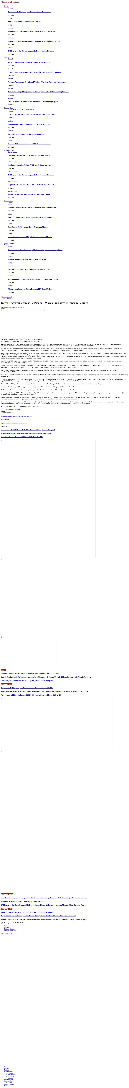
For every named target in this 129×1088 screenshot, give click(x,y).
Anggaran (3, 409)
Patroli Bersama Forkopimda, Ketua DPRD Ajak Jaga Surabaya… (32, 31)
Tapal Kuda (11, 1076)
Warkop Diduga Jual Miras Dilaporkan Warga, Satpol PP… (30, 124)
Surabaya (10, 111)
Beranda (6, 5)
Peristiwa (6, 7)
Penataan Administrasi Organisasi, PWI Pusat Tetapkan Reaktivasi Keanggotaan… (38, 82)
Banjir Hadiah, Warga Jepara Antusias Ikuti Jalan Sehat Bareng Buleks (27, 688)
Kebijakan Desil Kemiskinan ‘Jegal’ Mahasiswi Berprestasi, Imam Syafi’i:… (35, 250)
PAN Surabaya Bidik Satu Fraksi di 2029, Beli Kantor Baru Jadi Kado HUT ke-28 (31, 695)
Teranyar (8, 298)
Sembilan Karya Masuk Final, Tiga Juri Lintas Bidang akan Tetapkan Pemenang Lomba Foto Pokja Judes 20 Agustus (44, 919)
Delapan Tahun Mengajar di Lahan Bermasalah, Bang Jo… (29, 269)
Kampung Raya (8, 108)
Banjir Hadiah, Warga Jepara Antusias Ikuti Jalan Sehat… (29, 12)
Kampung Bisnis (9, 150)
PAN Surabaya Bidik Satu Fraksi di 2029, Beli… (25, 22)
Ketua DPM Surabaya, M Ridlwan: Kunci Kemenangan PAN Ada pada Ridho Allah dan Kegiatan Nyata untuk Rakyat (44, 691)
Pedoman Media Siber (10, 930)
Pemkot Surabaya (15, 409)
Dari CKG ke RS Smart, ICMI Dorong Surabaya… (26, 134)
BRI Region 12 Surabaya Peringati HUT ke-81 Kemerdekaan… (31, 51)
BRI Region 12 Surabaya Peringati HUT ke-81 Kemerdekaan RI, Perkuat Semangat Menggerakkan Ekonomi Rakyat (43, 905)
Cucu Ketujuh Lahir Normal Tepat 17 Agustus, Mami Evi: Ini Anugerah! (27, 681)
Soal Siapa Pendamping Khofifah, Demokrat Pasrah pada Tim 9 (16, 416)
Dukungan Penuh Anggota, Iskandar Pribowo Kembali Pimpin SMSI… (34, 41)
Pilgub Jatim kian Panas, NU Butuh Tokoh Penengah (14, 423)
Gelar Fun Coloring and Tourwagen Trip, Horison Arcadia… (30, 155)
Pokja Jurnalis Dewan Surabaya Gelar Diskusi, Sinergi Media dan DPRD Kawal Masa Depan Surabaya (38, 916)
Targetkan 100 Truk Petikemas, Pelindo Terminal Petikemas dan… (32, 185)
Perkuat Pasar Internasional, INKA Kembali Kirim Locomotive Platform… (35, 72)
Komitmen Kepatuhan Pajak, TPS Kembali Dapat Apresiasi (29, 165)
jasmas (8, 409)
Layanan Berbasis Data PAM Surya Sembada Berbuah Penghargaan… (34, 102)
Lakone (10, 204)
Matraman (10, 1078)
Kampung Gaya (8, 201)
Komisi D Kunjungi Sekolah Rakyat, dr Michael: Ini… (27, 259)
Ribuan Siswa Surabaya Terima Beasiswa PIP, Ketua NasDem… (31, 289)
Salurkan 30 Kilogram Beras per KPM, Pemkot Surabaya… (29, 144)
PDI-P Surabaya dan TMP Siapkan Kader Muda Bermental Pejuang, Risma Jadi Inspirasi (28, 430)
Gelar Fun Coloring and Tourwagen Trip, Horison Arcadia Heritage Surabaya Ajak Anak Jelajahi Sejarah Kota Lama (44, 898)
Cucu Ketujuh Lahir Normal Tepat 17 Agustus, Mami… (28, 227)
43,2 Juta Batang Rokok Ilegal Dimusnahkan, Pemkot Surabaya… (32, 114)
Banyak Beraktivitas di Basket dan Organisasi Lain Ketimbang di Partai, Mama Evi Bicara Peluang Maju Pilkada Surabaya (46, 677)
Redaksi (6, 927)
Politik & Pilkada (9, 243)
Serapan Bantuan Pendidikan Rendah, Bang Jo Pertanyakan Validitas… (34, 279)
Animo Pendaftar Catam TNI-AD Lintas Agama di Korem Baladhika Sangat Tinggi (26, 433)
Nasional (6, 57)
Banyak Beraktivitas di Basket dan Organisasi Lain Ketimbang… (31, 217)
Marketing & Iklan (9, 929)
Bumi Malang (11, 1074)
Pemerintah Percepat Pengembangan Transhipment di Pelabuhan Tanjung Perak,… (38, 92)
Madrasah (7, 245)
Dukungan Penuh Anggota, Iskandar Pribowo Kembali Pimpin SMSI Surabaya (30, 673)
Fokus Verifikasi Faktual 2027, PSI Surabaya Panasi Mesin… (30, 237)
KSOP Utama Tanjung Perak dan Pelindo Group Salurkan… (30, 62)
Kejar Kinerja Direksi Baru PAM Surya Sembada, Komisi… (29, 194)
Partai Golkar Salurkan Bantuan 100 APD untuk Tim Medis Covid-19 (22, 437)
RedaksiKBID (7, 307)
